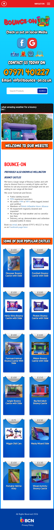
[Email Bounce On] (27, 80)
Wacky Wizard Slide (40, 443)
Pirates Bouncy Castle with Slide (40, 317)
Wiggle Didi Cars (14, 443)
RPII (28, 201)
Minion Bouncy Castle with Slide (40, 359)
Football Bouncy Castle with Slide (40, 274)
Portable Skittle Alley (14, 487)
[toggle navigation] (48, 3)
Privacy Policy (28, 525)
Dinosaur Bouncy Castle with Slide (14, 274)
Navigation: (40, 3)
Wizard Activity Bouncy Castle (40, 487)
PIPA (12, 199)
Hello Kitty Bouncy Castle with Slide (14, 317)
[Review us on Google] (32, 43)
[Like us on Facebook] (22, 43)
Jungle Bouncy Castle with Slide (14, 402)
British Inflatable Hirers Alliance (34, 206)
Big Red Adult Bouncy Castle (40, 402)
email (14, 224)
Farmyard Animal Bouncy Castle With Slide (13, 360)
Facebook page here (19, 227)
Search (42, 91)
